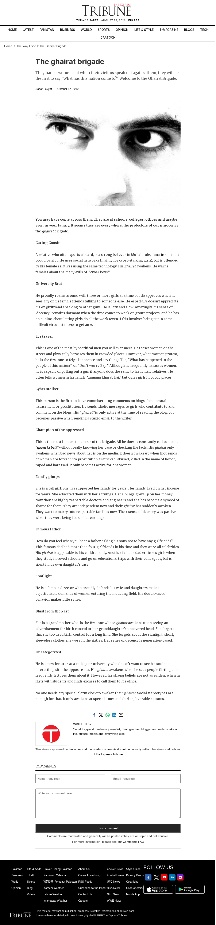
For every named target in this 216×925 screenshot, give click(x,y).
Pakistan (47, 29)
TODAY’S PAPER (88, 20)
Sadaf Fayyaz (44, 89)
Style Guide (133, 869)
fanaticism (161, 255)
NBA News (113, 888)
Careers (83, 900)
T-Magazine (168, 29)
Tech (204, 29)
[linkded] (115, 714)
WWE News (114, 900)
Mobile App (133, 894)
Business (67, 29)
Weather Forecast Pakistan (60, 881)
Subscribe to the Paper (92, 888)
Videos (31, 894)
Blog (29, 888)
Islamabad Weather (55, 900)
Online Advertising (89, 875)
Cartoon (108, 37)
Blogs (189, 29)
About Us (84, 869)
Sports (104, 29)
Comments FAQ (133, 841)
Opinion (122, 29)
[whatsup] (108, 714)
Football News (115, 875)
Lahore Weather (53, 894)
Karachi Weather (53, 888)
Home (12, 29)
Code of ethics (135, 888)
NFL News (113, 894)
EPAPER (134, 20)
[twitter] (101, 714)
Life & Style (144, 29)
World (86, 29)
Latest (28, 29)
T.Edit (30, 875)
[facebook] (95, 714)
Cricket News (115, 869)
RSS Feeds (85, 881)
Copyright (132, 881)
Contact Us (85, 894)
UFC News (113, 881)
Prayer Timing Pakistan (57, 869)
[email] (121, 714)
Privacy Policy (135, 875)
